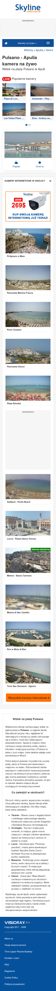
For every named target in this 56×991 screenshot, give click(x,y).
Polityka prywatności (14, 984)
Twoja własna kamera (15, 944)
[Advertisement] (28, 29)
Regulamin (9, 970)
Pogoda (16, 166)
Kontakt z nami (11, 957)
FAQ (6, 964)
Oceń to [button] (40, 166)
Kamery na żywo (26, 43)
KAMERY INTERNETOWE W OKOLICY (25, 180)
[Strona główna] (6, 43)
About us (8, 938)
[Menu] (48, 42)
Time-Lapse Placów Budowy (18, 951)
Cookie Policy (11, 977)
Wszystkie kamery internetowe (28, 698)
